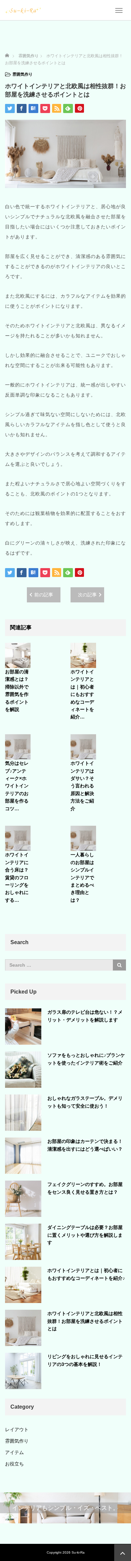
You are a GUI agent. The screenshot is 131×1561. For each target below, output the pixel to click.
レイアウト (17, 1429)
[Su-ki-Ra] (23, 10)
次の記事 (87, 594)
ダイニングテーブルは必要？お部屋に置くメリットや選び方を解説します (85, 1235)
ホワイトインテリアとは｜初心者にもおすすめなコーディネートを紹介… (82, 694)
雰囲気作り (22, 74)
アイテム (14, 1452)
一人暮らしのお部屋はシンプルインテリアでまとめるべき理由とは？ (82, 877)
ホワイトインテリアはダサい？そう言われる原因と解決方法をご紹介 (82, 785)
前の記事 (43, 594)
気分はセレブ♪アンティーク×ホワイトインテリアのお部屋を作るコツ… (17, 785)
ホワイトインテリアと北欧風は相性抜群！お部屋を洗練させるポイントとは (85, 1321)
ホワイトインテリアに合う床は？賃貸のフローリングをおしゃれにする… (17, 877)
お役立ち (14, 1463)
